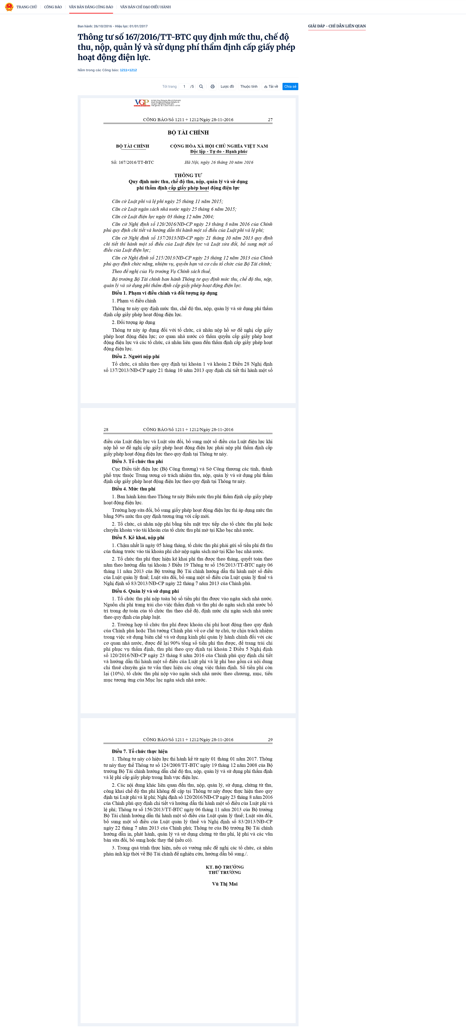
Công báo (53, 7)
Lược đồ (227, 86)
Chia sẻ (290, 86)
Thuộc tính (249, 86)
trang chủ (27, 7)
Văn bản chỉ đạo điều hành (145, 7)
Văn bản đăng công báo (91, 7)
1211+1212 (128, 70)
